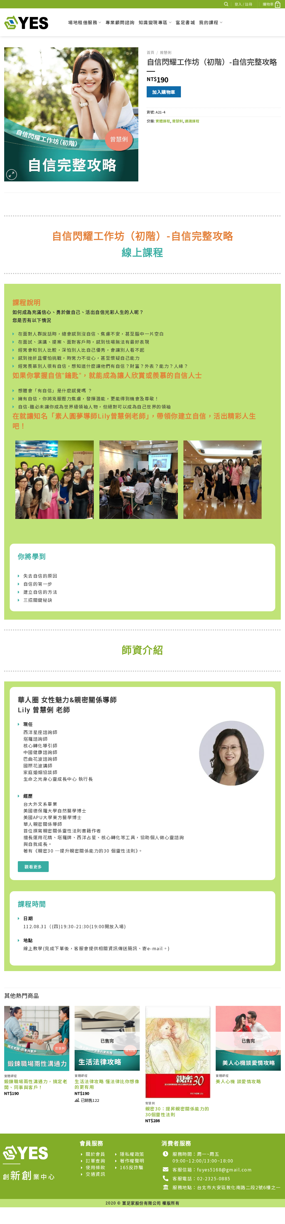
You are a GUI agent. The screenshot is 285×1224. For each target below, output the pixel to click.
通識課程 (192, 121)
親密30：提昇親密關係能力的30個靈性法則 (177, 1111)
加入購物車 (163, 91)
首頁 (150, 52)
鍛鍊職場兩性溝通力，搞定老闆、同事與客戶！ (36, 1084)
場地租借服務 (82, 22)
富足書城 (185, 22)
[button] (33, 866)
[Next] (280, 1069)
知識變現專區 (153, 22)
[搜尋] (226, 4)
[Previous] (4, 1069)
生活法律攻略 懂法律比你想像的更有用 (107, 1084)
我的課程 (208, 22)
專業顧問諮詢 (120, 22)
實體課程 (163, 121)
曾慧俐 (165, 52)
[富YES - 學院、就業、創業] (32, 22)
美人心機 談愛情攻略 (238, 1081)
